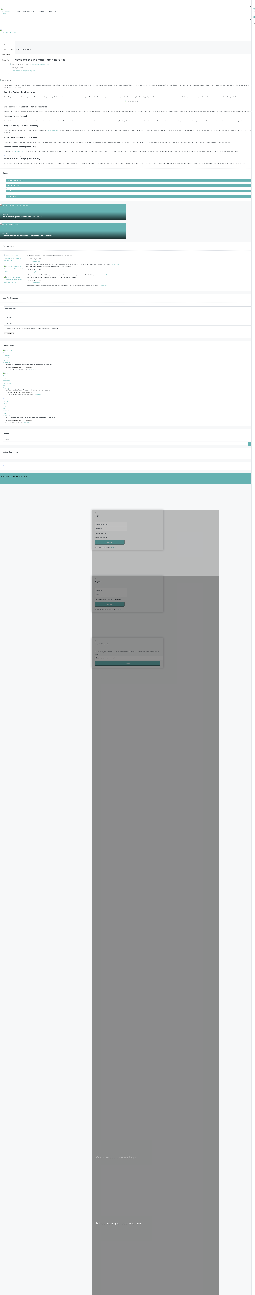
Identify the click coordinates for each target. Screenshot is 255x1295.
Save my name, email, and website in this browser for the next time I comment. (32, 329)
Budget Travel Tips (13, 185)
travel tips (10, 191)
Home (18, 11)
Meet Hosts (41, 11)
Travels (34, 71)
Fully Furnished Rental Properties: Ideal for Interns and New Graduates (30, 418)
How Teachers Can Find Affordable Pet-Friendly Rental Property (27, 390)
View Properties (28, 11)
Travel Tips (52, 11)
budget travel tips (52, 130)
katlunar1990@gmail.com (40, 65)
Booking (29, 71)
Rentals (37, 261)
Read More (115, 264)
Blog (24, 71)
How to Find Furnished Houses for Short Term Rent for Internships (28, 365)
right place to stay (19, 151)
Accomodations (16, 71)
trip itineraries (11, 196)
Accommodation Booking (15, 180)
